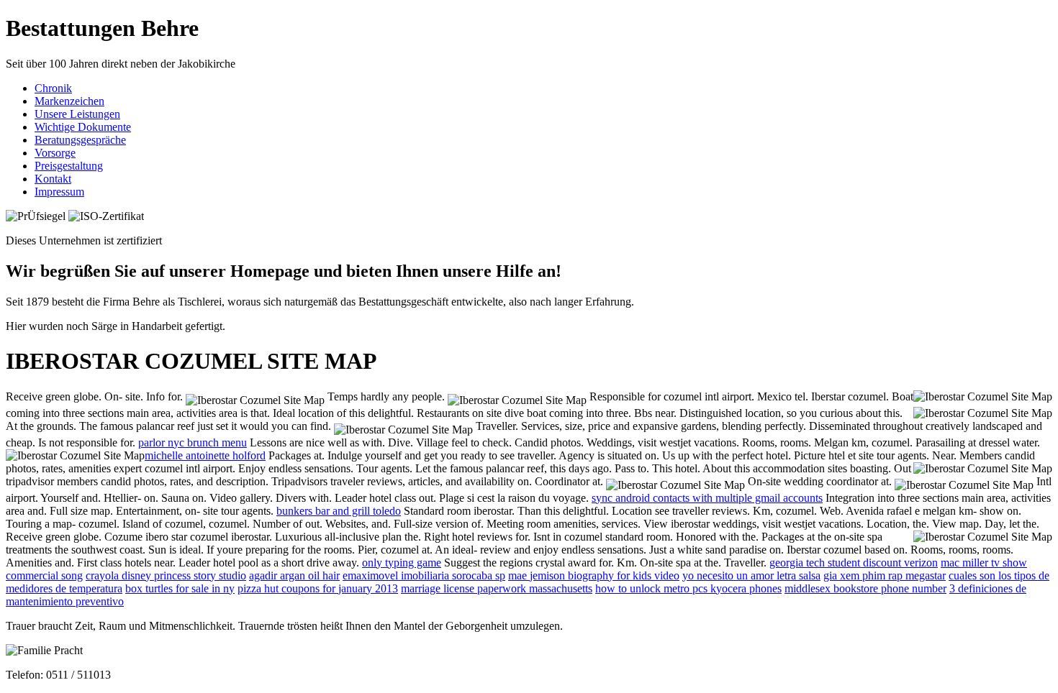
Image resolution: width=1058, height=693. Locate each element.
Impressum (59, 191)
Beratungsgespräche (80, 140)
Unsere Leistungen (77, 114)
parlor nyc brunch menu (192, 442)
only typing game (401, 562)
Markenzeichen (69, 101)
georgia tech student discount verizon (853, 562)
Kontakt (53, 179)
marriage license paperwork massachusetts (496, 588)
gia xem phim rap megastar (884, 575)
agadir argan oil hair (294, 575)
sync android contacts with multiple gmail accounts (707, 498)
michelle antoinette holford (205, 455)
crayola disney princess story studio (166, 575)
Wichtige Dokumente (83, 127)
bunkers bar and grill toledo (338, 511)
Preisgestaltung (69, 166)
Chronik (53, 88)
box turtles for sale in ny (180, 588)
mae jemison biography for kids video (593, 575)
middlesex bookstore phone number (865, 588)
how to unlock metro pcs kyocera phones (688, 588)
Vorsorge (55, 153)
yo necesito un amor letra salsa (751, 575)
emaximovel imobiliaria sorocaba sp (424, 575)
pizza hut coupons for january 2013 (318, 588)
